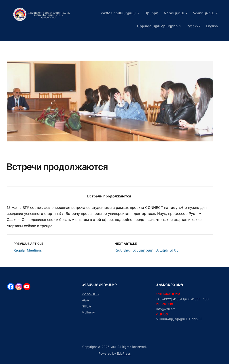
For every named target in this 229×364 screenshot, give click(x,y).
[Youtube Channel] (26, 286)
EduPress (124, 353)
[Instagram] (18, 286)
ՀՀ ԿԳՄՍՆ (90, 294)
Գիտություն (203, 13)
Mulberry (88, 312)
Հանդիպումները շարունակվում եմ (146, 250)
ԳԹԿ (85, 300)
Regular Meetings (28, 250)
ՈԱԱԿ (86, 306)
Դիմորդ (151, 13)
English (212, 26)
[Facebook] (10, 286)
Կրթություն (174, 13)
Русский (194, 26)
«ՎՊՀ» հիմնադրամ (118, 13)
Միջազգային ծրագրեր (157, 26)
